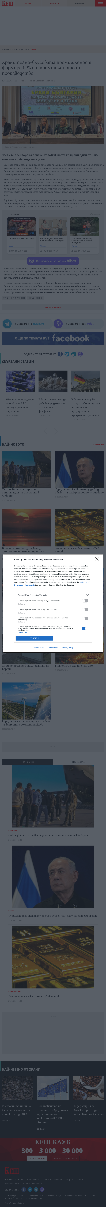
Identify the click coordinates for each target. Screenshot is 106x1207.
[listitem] (53, 595)
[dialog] (53, 603)
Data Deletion (38, 648)
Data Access (53, 648)
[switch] (85, 600)
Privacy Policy (67, 648)
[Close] (97, 559)
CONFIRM (34, 638)
